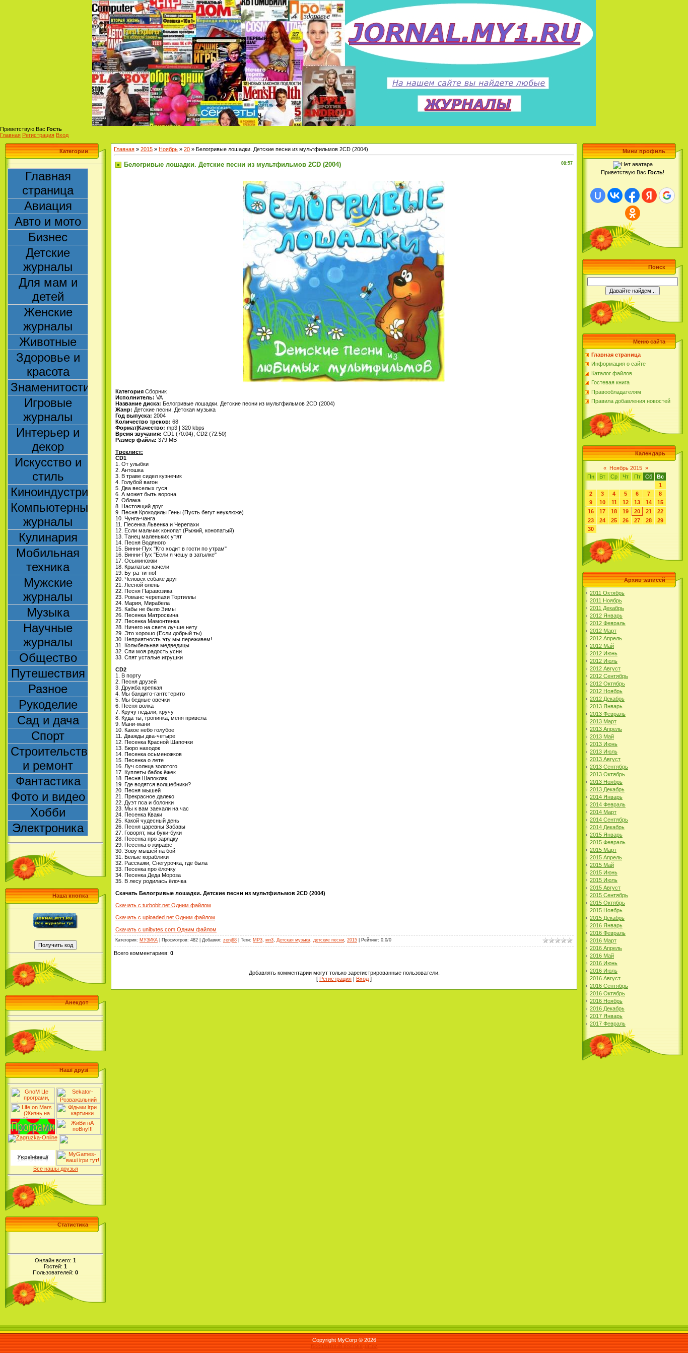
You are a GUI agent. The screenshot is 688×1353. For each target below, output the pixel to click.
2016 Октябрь (607, 993)
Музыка (48, 612)
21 (649, 511)
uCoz (371, 1346)
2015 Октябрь (607, 903)
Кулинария (48, 537)
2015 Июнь (603, 872)
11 (614, 502)
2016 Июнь (603, 963)
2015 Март (603, 850)
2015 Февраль (608, 842)
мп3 (269, 939)
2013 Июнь (603, 744)
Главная (10, 135)
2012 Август (605, 668)
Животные (48, 342)
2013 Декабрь (607, 789)
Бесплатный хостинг (337, 1346)
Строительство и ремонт (49, 758)
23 (591, 520)
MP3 (257, 939)
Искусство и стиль (48, 469)
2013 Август (605, 759)
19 (626, 511)
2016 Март (603, 940)
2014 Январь (606, 797)
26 (626, 520)
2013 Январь (606, 706)
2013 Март (603, 721)
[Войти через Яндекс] (649, 195)
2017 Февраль (608, 1024)
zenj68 (230, 939)
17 (602, 511)
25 (614, 520)
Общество (48, 657)
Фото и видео (48, 796)
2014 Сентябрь (609, 820)
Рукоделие (48, 704)
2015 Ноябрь (606, 910)
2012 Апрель (606, 638)
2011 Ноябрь (606, 600)
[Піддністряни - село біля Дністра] (81, 1137)
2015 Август (605, 888)
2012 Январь (606, 616)
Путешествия (48, 673)
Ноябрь (168, 149)
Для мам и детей (48, 289)
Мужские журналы (48, 589)
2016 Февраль (608, 933)
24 (602, 520)
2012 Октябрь (607, 684)
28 (649, 520)
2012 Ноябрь (606, 691)
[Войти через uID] (597, 195)
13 (637, 502)
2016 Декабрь (607, 1008)
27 (637, 520)
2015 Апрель (606, 857)
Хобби (47, 812)
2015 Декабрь (607, 918)
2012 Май (602, 646)
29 (660, 520)
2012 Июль (603, 661)
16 (591, 511)
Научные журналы (48, 635)
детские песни (328, 939)
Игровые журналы (48, 410)
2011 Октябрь (607, 593)
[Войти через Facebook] (632, 195)
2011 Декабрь (607, 608)
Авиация (48, 206)
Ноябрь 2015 (625, 468)
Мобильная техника (48, 560)
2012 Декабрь (607, 699)
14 (649, 502)
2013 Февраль (608, 714)
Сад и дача (48, 720)
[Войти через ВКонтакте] (615, 195)
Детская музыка (293, 939)
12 (626, 502)
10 (602, 502)
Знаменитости (49, 387)
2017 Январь (606, 1016)
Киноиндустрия (49, 492)
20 (187, 149)
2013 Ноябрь (606, 782)
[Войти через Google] (667, 195)
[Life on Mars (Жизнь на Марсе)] (33, 1106)
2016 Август (605, 978)
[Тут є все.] (78, 1106)
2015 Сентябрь (609, 895)
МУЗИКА (149, 939)
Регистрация (38, 135)
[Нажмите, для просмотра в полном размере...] (344, 184)
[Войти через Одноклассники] (632, 213)
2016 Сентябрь (609, 986)
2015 (147, 149)
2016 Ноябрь (606, 1001)
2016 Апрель (606, 948)
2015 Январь (606, 835)
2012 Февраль (608, 623)
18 (614, 511)
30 (591, 529)
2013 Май (602, 736)
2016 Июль (603, 971)
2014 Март (603, 812)
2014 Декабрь (607, 827)
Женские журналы (48, 319)
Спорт (47, 735)
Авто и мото (48, 221)
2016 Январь (606, 925)
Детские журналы (48, 260)
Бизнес (47, 237)
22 (660, 511)
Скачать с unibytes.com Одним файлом (166, 929)
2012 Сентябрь (609, 676)
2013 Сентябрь (609, 767)
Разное (47, 689)
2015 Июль (603, 880)
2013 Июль (603, 752)
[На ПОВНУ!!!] (78, 1122)
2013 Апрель (606, 729)
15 (660, 502)
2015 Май (602, 865)
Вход (62, 135)
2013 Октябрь (607, 774)
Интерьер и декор (48, 439)
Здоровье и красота (48, 364)
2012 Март (603, 631)
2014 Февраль (608, 804)
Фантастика (48, 781)
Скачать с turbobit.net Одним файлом (163, 905)
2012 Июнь (603, 653)
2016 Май (602, 956)
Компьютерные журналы (49, 514)
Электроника (48, 828)
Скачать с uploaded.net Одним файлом (165, 917)
